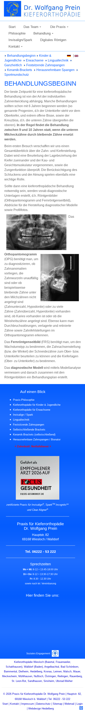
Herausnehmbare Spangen (55, 70)
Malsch (67, 671)
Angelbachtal (51, 666)
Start (5, 703)
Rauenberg (76, 676)
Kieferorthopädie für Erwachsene (31, 409)
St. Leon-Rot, (19, 680)
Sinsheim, (49, 680)
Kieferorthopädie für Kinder (28, 404)
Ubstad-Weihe (64, 680)
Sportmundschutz (16, 74)
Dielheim (23, 671)
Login (79, 703)
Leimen (57, 671)
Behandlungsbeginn (21, 55)
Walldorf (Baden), (34, 666)
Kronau (48, 671)
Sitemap (57, 703)
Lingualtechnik (58, 60)
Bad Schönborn (69, 666)
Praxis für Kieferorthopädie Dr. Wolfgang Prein (38, 693)
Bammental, (11, 671)
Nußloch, (39, 676)
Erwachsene (34, 60)
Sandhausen (35, 680)
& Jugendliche (52, 404)
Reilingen (63, 676)
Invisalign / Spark (23, 414)
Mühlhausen (25, 676)
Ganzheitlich (13, 65)
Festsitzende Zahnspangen (45, 65)
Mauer (76, 671)
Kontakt (14, 703)
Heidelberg (36, 671)
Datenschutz (43, 703)
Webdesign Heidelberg (41, 708)
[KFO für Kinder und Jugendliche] (5, 55)
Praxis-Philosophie (23, 399)
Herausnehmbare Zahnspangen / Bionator (36, 439)
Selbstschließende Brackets (29, 429)
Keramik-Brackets (19, 70)
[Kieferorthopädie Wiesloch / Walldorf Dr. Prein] (44, 8)
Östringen (50, 676)
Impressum (27, 703)
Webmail (69, 703)
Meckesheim (9, 676)
